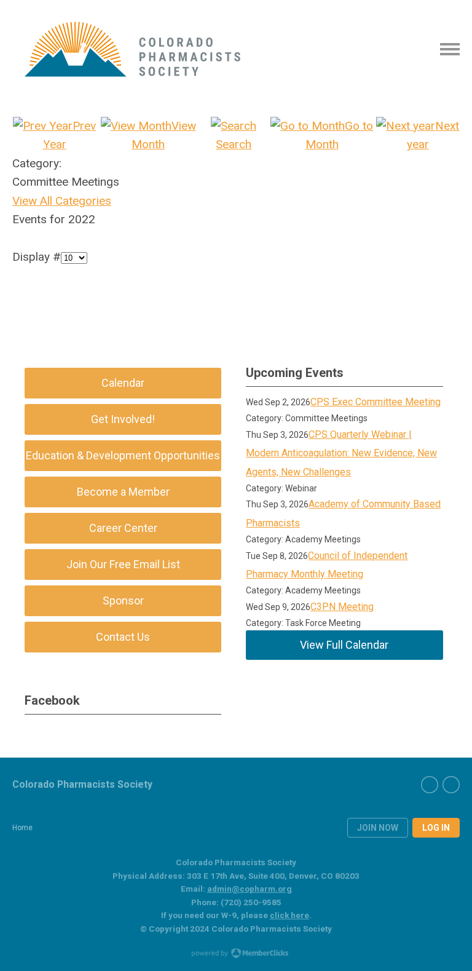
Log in (436, 828)
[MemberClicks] (132, 49)
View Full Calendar (344, 644)
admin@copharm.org (249, 889)
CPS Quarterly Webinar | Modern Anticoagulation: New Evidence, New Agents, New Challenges (341, 453)
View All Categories (61, 201)
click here (289, 915)
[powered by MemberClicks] (236, 954)
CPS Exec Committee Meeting (375, 402)
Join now (377, 828)
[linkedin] (451, 784)
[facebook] (429, 784)
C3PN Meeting (342, 606)
